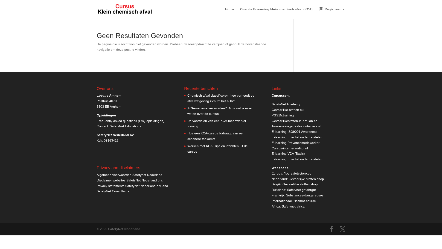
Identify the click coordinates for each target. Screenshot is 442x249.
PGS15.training (283, 115)
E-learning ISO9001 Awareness (294, 131)
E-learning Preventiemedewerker (296, 143)
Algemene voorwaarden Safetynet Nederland (129, 175)
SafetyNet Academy (286, 104)
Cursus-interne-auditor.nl (290, 148)
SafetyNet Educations (125, 126)
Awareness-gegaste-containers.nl (296, 126)
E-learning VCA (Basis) (288, 153)
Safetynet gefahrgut (301, 190)
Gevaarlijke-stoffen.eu (288, 110)
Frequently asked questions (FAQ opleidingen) (130, 121)
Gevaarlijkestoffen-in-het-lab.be (294, 121)
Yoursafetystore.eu (297, 173)
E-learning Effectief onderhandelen (297, 137)
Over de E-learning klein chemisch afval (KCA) (276, 9)
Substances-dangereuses (304, 195)
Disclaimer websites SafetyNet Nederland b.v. (130, 180)
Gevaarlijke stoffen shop (306, 179)
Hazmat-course (305, 201)
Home (229, 9)
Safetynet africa (293, 206)
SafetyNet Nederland (124, 229)
